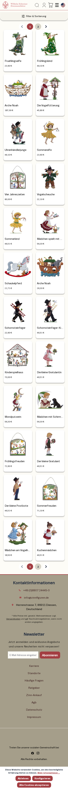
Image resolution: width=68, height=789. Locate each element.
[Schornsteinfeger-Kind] (50, 309)
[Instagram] (36, 753)
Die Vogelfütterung (48, 105)
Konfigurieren (42, 778)
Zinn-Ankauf (34, 695)
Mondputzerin (13, 416)
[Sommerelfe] (50, 132)
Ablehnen (23, 778)
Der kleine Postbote (16, 505)
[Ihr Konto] (43, 5)
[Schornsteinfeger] (18, 309)
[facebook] (31, 753)
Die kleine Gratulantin (49, 372)
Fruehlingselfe (13, 60)
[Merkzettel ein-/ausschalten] (28, 32)
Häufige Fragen (34, 680)
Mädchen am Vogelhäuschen (18, 550)
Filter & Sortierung (36, 16)
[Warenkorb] (50, 5)
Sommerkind (12, 238)
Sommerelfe (44, 149)
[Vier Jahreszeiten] (18, 176)
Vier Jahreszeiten (15, 194)
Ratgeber (34, 687)
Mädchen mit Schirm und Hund (50, 416)
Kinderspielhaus (14, 372)
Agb (34, 702)
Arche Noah (11, 105)
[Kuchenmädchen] (50, 532)
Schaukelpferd (13, 283)
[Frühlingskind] (50, 43)
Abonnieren (50, 655)
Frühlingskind (44, 60)
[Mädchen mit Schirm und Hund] (50, 398)
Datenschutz (34, 709)
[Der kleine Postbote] (18, 487)
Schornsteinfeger (15, 327)
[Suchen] (36, 5)
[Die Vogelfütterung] (50, 87)
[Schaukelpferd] (18, 265)
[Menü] (56, 5)
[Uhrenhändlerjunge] (18, 132)
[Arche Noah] (18, 87)
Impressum (34, 716)
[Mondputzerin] (18, 398)
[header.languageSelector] (62, 5)
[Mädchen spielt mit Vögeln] (50, 220)
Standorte (34, 673)
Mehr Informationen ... (48, 772)
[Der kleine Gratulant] (50, 443)
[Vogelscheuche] (50, 176)
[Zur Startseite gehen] (15, 5)
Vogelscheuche (46, 194)
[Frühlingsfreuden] (18, 443)
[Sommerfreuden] (50, 487)
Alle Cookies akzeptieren (34, 784)
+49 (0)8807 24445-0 (36, 590)
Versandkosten (13, 619)
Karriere (34, 665)
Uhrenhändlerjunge (15, 149)
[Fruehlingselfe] (18, 43)
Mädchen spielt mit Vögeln (50, 238)
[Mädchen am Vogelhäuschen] (18, 532)
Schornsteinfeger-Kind (50, 327)
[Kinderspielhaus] (18, 354)
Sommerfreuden (46, 505)
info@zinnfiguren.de (36, 597)
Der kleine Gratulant (48, 461)
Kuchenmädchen (46, 550)
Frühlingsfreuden (15, 461)
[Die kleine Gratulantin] (50, 354)
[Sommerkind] (18, 220)
